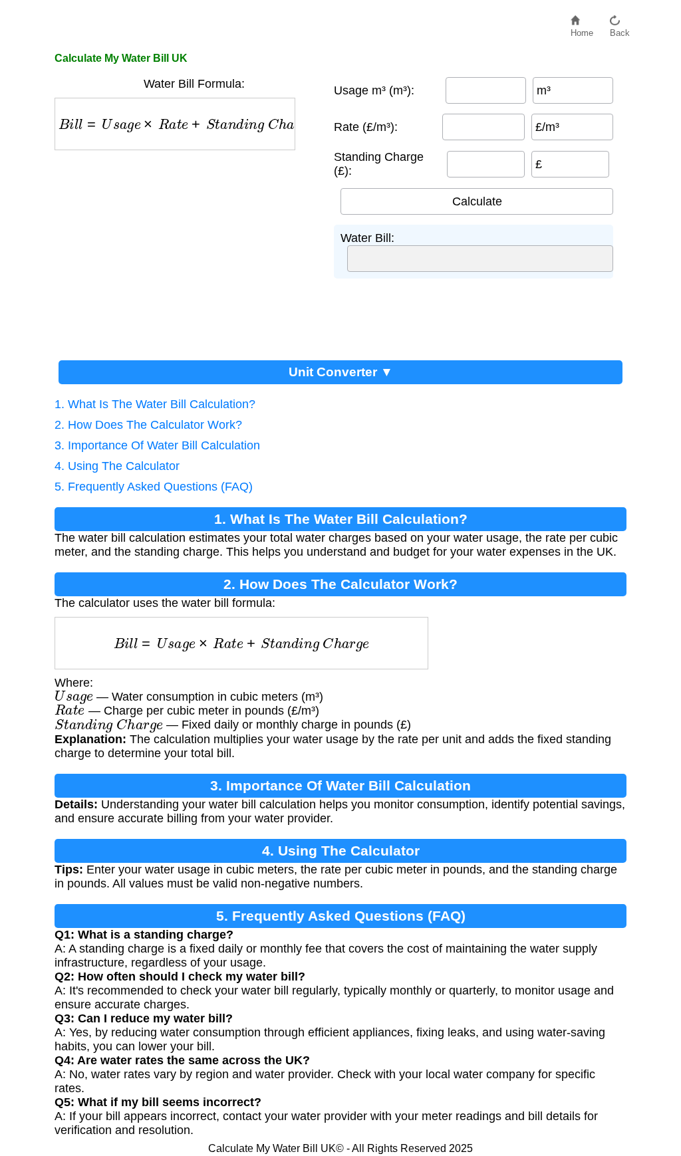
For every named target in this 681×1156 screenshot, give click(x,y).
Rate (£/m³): (366, 127)
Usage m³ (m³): (374, 90)
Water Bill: (367, 238)
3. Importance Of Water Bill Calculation (157, 445)
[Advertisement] (188, 250)
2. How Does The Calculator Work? (148, 424)
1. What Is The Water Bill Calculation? (155, 404)
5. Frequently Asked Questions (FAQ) (154, 486)
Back (620, 29)
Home (582, 29)
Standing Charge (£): (379, 163)
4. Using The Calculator (117, 466)
